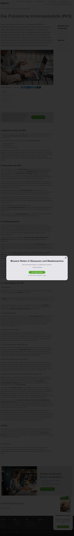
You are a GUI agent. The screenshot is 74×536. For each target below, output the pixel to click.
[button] (65, 257)
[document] (37, 268)
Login (44, 275)
